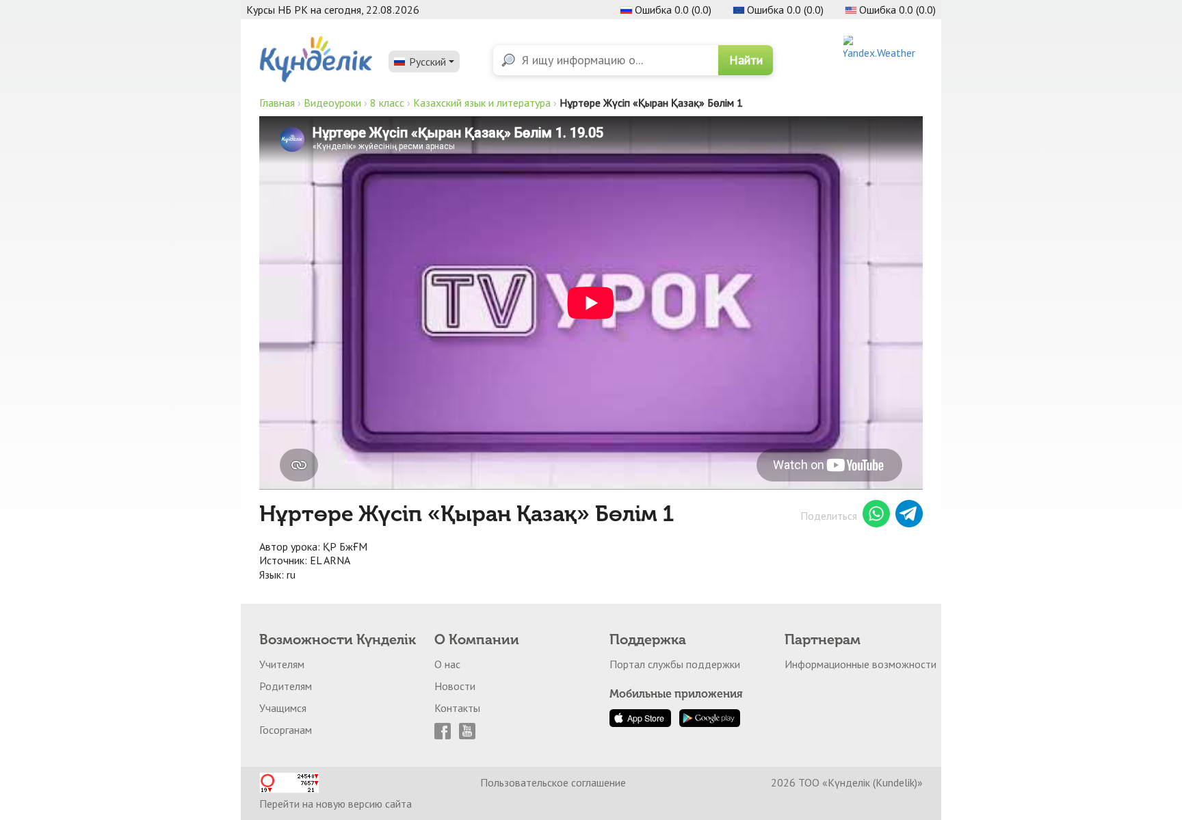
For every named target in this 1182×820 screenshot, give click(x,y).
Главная (277, 102)
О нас (447, 664)
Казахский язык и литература (482, 102)
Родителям (285, 686)
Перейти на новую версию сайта (335, 803)
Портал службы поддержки (674, 664)
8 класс (387, 102)
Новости (454, 686)
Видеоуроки (332, 102)
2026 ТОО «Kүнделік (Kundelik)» (847, 782)
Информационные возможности (860, 664)
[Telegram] (909, 515)
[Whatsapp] (876, 515)
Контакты (457, 708)
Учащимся (282, 708)
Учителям (281, 664)
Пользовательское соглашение (553, 782)
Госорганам (285, 730)
